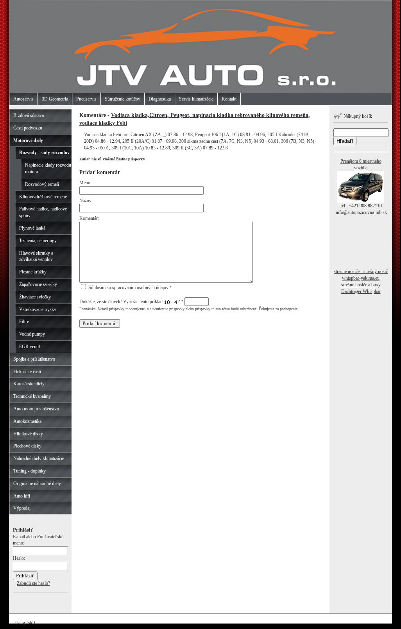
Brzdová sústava (28, 115)
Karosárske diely (29, 383)
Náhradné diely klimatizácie (38, 458)
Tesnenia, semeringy (38, 240)
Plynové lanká (32, 228)
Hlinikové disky (28, 434)
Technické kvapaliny (32, 396)
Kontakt (229, 99)
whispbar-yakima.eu (361, 278)
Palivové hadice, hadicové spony (43, 212)
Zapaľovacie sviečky (38, 284)
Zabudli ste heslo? (33, 583)
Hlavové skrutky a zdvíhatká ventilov (36, 256)
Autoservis (23, 99)
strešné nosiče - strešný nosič (361, 271)
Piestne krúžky (33, 272)
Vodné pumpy (32, 334)
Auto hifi (21, 496)
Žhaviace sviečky (35, 297)
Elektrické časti (27, 371)
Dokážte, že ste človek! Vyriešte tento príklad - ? (131, 301)
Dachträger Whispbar (361, 291)
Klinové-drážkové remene (43, 196)
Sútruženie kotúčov (122, 99)
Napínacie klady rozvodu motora (48, 168)
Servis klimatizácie (196, 99)
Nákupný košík (357, 116)
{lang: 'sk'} (25, 622)
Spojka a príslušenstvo (34, 359)
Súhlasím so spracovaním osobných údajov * (129, 287)
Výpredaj (21, 508)
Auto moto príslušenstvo (36, 409)
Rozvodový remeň (42, 184)
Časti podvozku (27, 128)
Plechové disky (27, 446)
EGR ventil (29, 346)
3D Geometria (55, 99)
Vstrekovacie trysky (37, 309)
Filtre (24, 321)
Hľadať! (345, 141)
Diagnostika (160, 99)
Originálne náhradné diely (37, 483)
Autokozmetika (27, 421)
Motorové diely (28, 140)
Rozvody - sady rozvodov (44, 152)
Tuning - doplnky (29, 471)
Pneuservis (86, 99)
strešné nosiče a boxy (361, 285)
